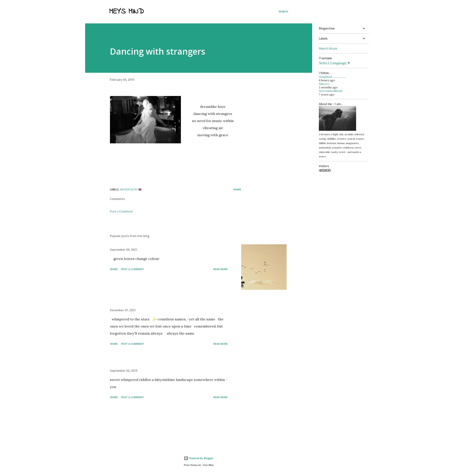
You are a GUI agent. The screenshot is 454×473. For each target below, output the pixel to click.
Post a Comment (121, 211)
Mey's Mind (126, 11)
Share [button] (237, 189)
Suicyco (324, 84)
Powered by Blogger (200, 458)
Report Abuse (328, 48)
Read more (220, 269)
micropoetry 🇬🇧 (130, 189)
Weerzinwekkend (330, 91)
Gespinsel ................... (332, 76)
